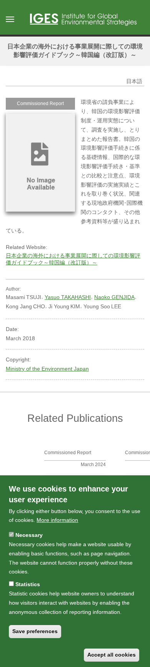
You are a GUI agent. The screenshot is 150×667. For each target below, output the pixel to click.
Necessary (29, 535)
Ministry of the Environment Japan (47, 369)
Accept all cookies (111, 655)
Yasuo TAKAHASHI (68, 297)
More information (57, 520)
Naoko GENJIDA (114, 297)
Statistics (27, 584)
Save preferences (35, 631)
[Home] (83, 19)
